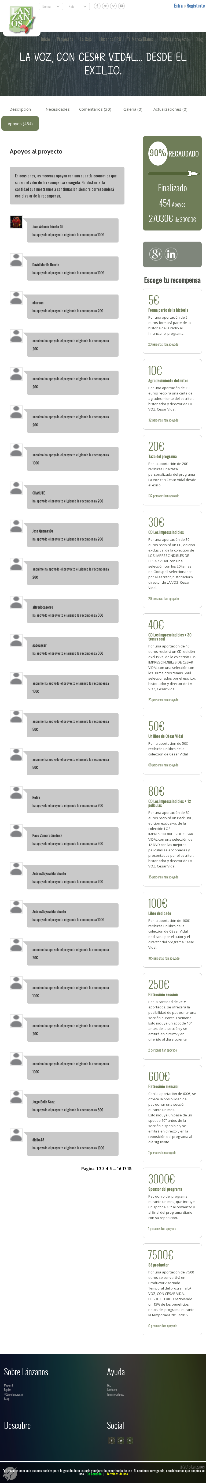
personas (157, 344)
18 (129, 1168)
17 (124, 1168)
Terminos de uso (117, 1473)
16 (119, 1168)
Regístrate (196, 5)
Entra (179, 5)
